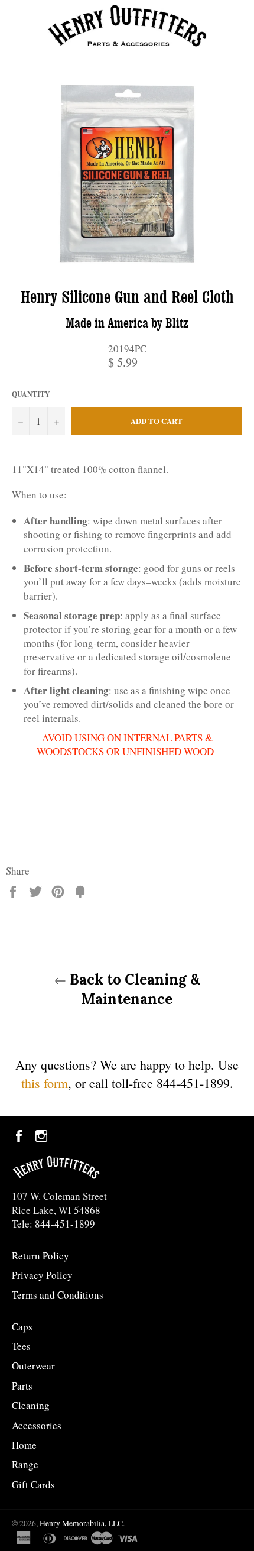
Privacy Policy (42, 1275)
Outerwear (33, 1365)
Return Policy (40, 1255)
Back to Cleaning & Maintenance (133, 989)
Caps (22, 1326)
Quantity (31, 394)
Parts (22, 1386)
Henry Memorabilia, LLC (81, 1523)
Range (25, 1464)
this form (44, 1083)
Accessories (36, 1425)
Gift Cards (33, 1484)
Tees (21, 1346)
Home (24, 1445)
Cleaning (31, 1405)
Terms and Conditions (57, 1294)
